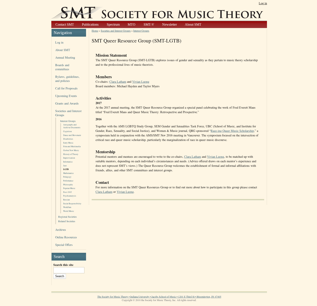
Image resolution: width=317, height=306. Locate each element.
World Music (68, 211)
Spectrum (113, 24)
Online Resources (66, 237)
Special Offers (64, 245)
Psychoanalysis (69, 195)
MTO (131, 24)
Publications (90, 24)
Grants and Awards (67, 103)
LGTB (66, 169)
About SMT (193, 24)
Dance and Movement (72, 135)
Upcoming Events (66, 96)
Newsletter (169, 24)
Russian (66, 199)
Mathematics (68, 173)
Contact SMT (64, 24)
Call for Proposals (66, 88)
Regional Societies (67, 216)
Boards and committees (62, 67)
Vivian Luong (140, 82)
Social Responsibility (72, 203)
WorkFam (67, 207)
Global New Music (71, 150)
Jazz (65, 165)
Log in (263, 3)
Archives (60, 230)
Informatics (68, 161)
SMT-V (149, 24)
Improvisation (69, 157)
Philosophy (68, 184)
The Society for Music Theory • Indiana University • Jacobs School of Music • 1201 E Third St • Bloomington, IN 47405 (159, 296)
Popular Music (69, 188)
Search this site (63, 264)
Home (95, 30)
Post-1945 (67, 192)
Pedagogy (67, 176)
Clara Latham (117, 82)
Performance (68, 180)
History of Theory (70, 154)
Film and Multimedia (72, 146)
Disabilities (68, 138)
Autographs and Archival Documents (71, 126)
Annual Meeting (65, 57)
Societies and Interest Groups (116, 30)
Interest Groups (67, 121)
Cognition (67, 131)
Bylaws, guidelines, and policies (67, 79)
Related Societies (66, 221)
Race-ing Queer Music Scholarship (232, 131)
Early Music (68, 142)
